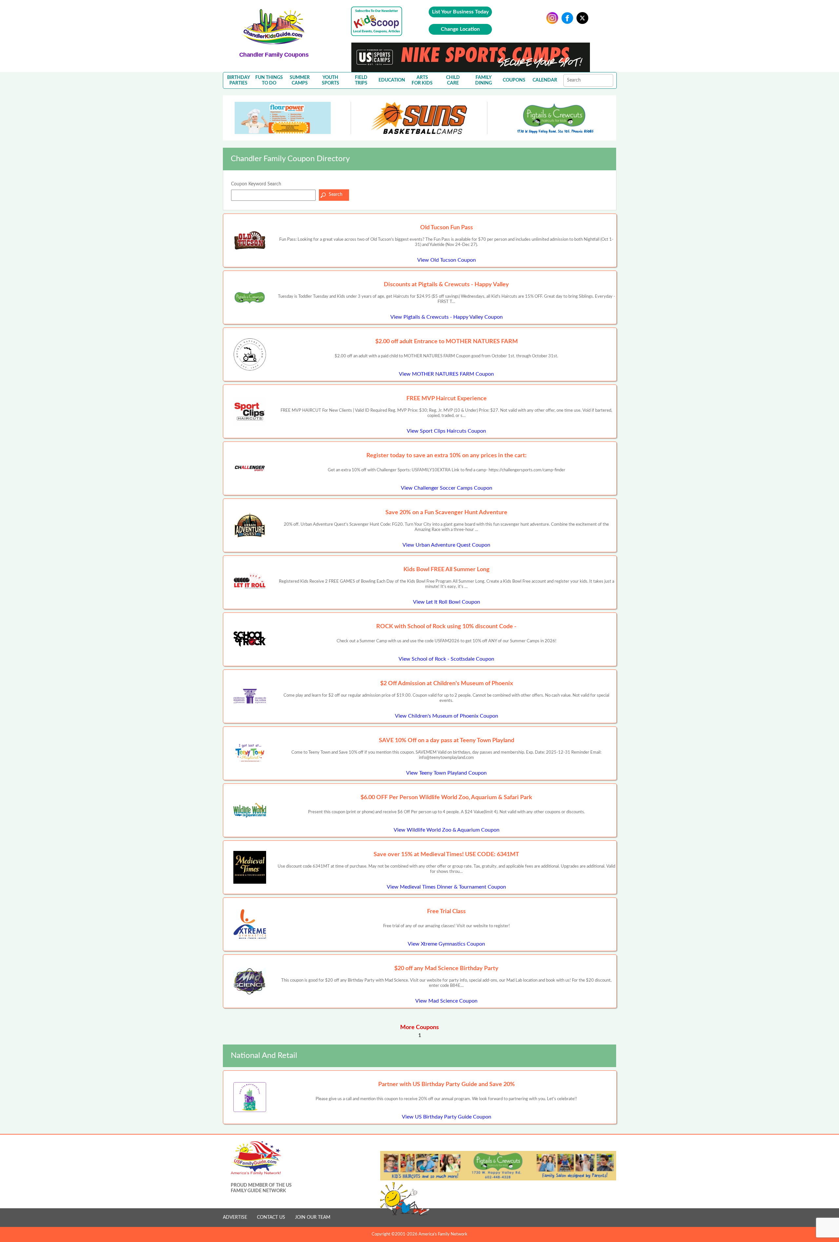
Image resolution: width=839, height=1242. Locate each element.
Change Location (460, 29)
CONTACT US (271, 1217)
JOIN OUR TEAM (312, 1217)
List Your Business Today (460, 11)
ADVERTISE (235, 1217)
